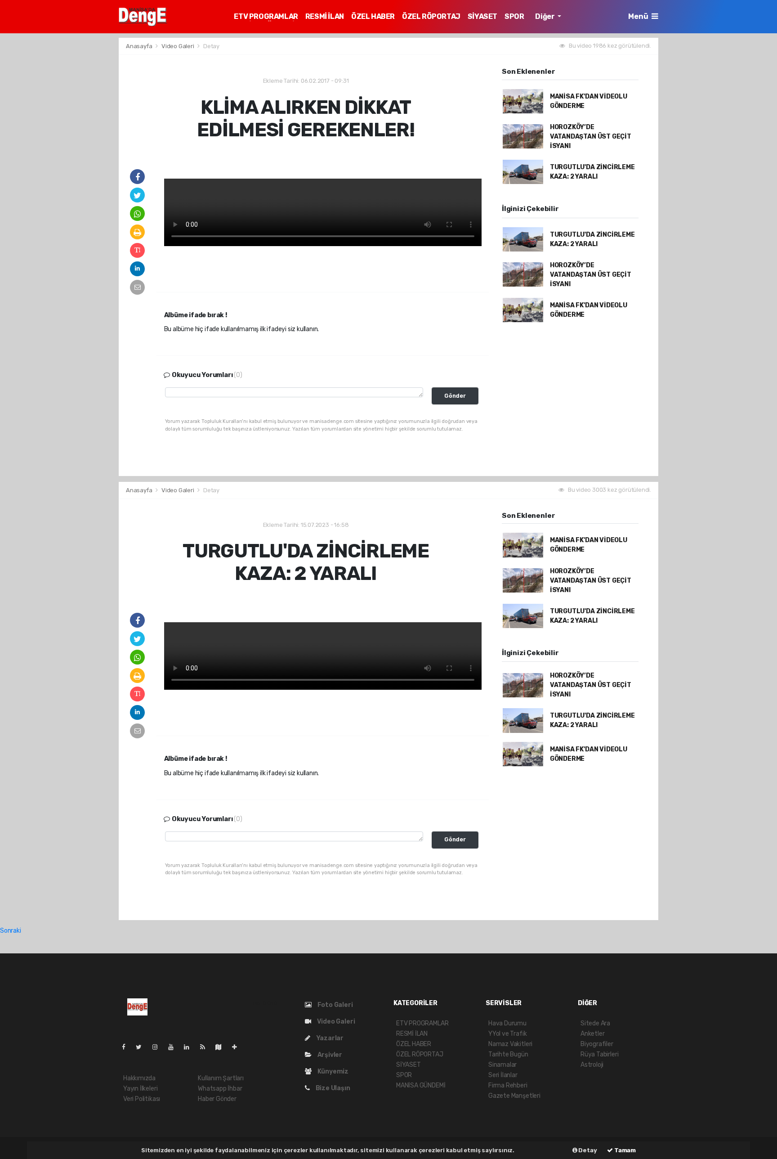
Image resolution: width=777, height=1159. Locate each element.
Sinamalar (502, 1065)
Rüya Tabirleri (599, 1054)
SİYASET (482, 16)
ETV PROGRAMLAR (266, 16)
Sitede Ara (595, 1023)
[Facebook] (127, 1047)
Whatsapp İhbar (220, 1088)
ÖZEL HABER (373, 16)
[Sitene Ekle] (238, 1047)
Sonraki (10, 930)
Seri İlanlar (503, 1075)
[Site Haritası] (222, 1047)
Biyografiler (597, 1044)
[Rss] (206, 1047)
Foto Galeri (334, 1005)
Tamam (624, 1150)
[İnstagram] (158, 1047)
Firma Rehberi (507, 1085)
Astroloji (592, 1065)
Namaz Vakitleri (510, 1044)
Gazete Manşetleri (514, 1096)
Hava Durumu (507, 1023)
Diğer (545, 16)
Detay (587, 1150)
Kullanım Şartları (221, 1078)
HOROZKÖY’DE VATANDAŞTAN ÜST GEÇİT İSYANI (590, 136)
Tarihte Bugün (508, 1054)
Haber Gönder (217, 1099)
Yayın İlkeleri (140, 1088)
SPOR (514, 16)
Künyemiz (332, 1071)
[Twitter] (142, 1047)
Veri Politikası (141, 1099)
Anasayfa (139, 46)
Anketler (592, 1034)
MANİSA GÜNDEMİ (420, 1085)
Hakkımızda (139, 1078)
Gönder (455, 395)
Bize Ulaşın (332, 1088)
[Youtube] (174, 1047)
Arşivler (329, 1055)
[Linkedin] (190, 1047)
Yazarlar (329, 1038)
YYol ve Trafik (507, 1034)
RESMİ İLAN (324, 16)
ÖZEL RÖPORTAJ (431, 16)
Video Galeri (178, 46)
